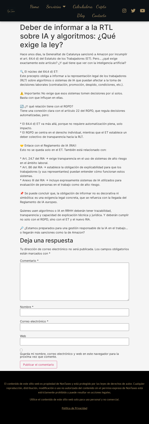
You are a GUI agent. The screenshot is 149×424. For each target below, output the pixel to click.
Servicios (53, 6)
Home (34, 6)
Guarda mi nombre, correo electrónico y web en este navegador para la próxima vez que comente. (69, 355)
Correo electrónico (34, 321)
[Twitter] (133, 10)
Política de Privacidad (74, 408)
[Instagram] (124, 10)
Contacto (99, 15)
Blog (81, 15)
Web (23, 336)
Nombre (26, 306)
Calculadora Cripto (89, 6)
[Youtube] (142, 10)
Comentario (29, 260)
